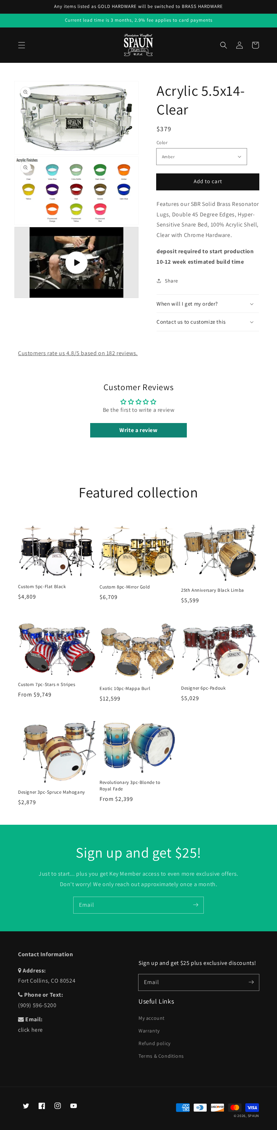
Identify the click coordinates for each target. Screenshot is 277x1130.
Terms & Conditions (161, 1056)
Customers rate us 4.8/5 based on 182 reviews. (78, 353)
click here (30, 1030)
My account (151, 1018)
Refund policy (154, 1043)
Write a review (138, 430)
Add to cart (208, 181)
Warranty (149, 1030)
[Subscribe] (195, 905)
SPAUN (253, 1115)
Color (162, 142)
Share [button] (171, 280)
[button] (22, 45)
